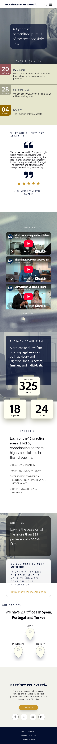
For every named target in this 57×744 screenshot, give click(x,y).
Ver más (28, 314)
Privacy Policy (28, 735)
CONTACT (28, 707)
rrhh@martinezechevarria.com (28, 592)
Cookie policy (28, 739)
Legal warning (28, 731)
